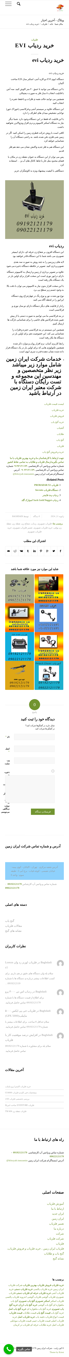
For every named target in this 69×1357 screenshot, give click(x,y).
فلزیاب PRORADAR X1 (46, 485)
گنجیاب (60, 428)
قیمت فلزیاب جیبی (41, 1320)
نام (7, 736)
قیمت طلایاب (29, 1312)
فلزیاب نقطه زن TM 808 (15, 1111)
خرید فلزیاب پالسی (42, 1289)
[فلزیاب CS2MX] (49, 617)
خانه (51, 24)
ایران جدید (58, 1213)
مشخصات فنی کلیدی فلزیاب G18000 (21, 1092)
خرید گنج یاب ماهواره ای (39, 1309)
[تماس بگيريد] (9, 1349)
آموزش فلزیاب (55, 1203)
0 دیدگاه (36, 516)
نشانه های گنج (13, 930)
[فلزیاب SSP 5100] (19, 646)
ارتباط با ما (57, 1208)
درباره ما (59, 1228)
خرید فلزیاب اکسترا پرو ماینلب (18, 1086)
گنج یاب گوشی (45, 1304)
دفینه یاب (40, 1316)
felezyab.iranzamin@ (23, 474)
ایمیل (7, 750)
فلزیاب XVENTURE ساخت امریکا (19, 1105)
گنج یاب (60, 440)
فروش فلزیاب (57, 416)
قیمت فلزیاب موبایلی (20, 1320)
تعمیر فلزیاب (56, 1223)
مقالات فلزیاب (13, 925)
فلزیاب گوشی (48, 1297)
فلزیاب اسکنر (57, 1301)
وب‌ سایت (7, 762)
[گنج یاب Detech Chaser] (49, 675)
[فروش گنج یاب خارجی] (49, 588)
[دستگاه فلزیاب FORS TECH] (19, 617)
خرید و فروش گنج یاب (53, 452)
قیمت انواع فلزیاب (54, 1316)
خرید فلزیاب (58, 410)
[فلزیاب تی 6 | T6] (19, 588)
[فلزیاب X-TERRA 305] (49, 646)
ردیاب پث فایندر (50, 495)
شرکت (60, 1233)
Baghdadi (17, 516)
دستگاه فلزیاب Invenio (46, 490)
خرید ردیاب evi (34, 45)
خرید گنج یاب (57, 422)
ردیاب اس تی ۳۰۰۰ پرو (18, 991)
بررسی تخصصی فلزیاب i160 (17, 1098)
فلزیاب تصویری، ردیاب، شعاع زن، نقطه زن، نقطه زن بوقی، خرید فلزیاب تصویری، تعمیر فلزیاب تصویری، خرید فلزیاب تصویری (34, 528)
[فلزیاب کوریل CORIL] (19, 675)
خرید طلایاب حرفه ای (40, 1324)
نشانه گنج (58, 1258)
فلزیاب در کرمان (21, 1324)
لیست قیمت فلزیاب (54, 404)
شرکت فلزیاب (55, 1238)
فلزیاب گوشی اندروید (30, 1297)
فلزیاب (44, 24)
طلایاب (60, 434)
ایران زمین (58, 1218)
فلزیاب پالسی (12, 1297)
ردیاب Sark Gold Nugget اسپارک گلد (40, 500)
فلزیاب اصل (58, 1324)
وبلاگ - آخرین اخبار (52, 20)
